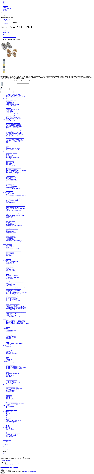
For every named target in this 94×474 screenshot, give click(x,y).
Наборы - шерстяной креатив (12, 242)
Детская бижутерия (10, 116)
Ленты (7, 276)
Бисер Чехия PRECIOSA (11, 105)
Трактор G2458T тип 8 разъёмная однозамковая (16, 310)
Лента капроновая (10, 253)
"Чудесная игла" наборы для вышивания (14, 140)
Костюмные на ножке (10, 334)
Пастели (7, 209)
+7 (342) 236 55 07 (7, 19)
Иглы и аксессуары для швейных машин (12, 94)
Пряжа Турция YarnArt (10, 165)
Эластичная (8, 271)
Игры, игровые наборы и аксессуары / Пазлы (15, 206)
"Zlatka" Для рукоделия (11, 100)
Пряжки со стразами (10, 399)
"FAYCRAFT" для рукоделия (12, 115)
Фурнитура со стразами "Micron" (13, 382)
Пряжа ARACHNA (10, 161)
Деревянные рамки (10, 193)
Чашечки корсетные (10, 278)
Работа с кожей (9, 217)
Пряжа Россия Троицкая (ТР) (12, 173)
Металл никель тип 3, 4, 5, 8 (12, 305)
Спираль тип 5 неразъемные (12, 299)
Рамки (7, 147)
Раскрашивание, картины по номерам (14, 240)
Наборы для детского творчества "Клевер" (15, 241)
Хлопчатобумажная (10, 269)
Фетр (7, 214)
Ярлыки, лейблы (9, 283)
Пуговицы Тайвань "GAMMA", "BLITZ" (15, 343)
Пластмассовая (9, 396)
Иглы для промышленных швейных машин (15, 96)
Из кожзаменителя (10, 262)
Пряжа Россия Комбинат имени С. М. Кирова (16, 170)
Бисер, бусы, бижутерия (8, 98)
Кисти (7, 412)
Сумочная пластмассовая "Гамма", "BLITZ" (15, 403)
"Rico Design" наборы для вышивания (14, 126)
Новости (5, 7)
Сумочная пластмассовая (11, 402)
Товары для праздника (10, 202)
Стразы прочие (9, 376)
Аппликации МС (9, 363)
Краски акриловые (10, 429)
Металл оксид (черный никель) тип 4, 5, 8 (15, 306)
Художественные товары (8, 427)
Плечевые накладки (10, 183)
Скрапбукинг (6, 419)
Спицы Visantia (9, 156)
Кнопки (7, 392)
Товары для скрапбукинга (11, 421)
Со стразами (8, 344)
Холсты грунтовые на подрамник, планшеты (15, 430)
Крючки (7, 154)
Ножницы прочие (9, 191)
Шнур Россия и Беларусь (11, 407)
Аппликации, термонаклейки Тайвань (14, 369)
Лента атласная (9, 245)
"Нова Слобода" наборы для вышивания (14, 134)
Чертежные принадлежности (12, 434)
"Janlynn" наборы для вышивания (13, 123)
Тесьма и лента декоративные (12, 249)
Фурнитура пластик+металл (9, 34)
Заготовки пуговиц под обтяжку (13, 340)
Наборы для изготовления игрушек (13, 212)
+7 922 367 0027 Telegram (6, 467)
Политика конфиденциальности (8, 460)
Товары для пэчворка (10, 239)
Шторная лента (9, 418)
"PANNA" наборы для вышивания (13, 125)
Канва (7, 142)
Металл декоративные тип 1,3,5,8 (13, 304)
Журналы (8, 442)
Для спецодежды (9, 339)
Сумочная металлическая (11, 400)
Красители (8, 201)
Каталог (5, 9)
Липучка (7, 264)
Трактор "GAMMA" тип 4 (11, 313)
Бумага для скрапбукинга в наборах (13, 420)
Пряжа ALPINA (9, 159)
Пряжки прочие (9, 398)
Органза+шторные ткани (11, 353)
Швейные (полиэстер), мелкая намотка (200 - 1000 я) (17, 323)
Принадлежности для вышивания (13, 150)
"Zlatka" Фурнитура (10, 103)
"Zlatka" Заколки (9, 101)
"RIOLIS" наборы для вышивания (13, 136)
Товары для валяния (10, 219)
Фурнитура (8, 417)
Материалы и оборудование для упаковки (12, 279)
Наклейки (8, 233)
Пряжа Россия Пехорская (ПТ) (12, 171)
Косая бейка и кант (10, 263)
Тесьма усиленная (9, 359)
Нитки (4, 319)
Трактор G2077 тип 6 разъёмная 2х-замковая (15, 309)
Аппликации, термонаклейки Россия (14, 368)
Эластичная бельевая (10, 270)
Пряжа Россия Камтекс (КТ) (12, 169)
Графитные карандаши (11, 216)
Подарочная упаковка (10, 224)
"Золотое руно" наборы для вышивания (14, 128)
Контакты (5, 10)
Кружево (8, 254)
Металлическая (9, 395)
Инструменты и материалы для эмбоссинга (15, 208)
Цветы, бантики (9, 383)
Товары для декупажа (10, 236)
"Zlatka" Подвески (10, 102)
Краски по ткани (9, 436)
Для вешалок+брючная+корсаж (12, 261)
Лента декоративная (7, 244)
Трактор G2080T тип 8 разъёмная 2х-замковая (16, 312)
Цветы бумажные (9, 194)
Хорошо (2, 472)
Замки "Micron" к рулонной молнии (13, 289)
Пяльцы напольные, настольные (13, 148)
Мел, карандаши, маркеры (11, 186)
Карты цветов (9, 285)
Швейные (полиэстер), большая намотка (14, 322)
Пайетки (7, 372)
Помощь (5, 3)
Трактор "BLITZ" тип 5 (11, 314)
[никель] (2, 86)
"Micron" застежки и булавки (9, 37)
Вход (4, 1)
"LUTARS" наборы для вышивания (13, 124)
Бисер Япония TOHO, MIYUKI (12, 109)
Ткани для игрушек (10, 350)
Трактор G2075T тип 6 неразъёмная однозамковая (16, 307)
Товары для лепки (9, 238)
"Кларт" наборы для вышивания (13, 131)
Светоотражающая (10, 267)
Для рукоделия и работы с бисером (13, 113)
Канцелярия (8, 227)
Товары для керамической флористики (14, 199)
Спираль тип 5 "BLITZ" (11, 297)
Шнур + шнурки (6, 405)
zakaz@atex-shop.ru (7, 20)
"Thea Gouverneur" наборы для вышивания (15, 138)
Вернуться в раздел (5, 90)
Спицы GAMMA (9, 155)
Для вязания (5, 151)
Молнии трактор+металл (8, 301)
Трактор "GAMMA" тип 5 (11, 315)
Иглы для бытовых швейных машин (13, 95)
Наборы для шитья (10, 187)
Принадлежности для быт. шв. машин (14, 97)
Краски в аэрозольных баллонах (13, 433)
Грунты (7, 438)
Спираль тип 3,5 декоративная (12, 298)
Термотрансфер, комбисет (11, 380)
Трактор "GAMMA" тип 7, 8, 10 (13, 316)
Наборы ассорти (9, 331)
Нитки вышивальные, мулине (12, 144)
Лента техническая (7, 260)
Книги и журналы (7, 440)
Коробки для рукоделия (11, 179)
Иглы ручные (9, 178)
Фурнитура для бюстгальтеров (12, 277)
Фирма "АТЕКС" (4, 23)
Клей (7, 230)
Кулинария (8, 222)
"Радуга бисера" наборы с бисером (13, 135)
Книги (7, 441)
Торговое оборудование (11, 284)
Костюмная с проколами (11, 336)
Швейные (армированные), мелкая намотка (15, 321)
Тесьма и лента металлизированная (13, 251)
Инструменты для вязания (11, 153)
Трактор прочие (9, 317)
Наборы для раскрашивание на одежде (14, 225)
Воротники (8, 259)
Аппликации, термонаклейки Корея (13, 366)
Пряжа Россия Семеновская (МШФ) (13, 172)
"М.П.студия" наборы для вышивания (14, 133)
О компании (5, 6)
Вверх (2, 469)
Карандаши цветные (10, 221)
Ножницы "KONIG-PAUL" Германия (14, 189)
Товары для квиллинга (11, 237)
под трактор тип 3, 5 (10, 291)
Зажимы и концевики (10, 390)
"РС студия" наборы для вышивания (14, 139)
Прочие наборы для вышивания (13, 141)
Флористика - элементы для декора (13, 210)
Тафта (7, 358)
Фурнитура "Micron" (10, 381)
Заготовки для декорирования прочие (14, 198)
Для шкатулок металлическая (12, 229)
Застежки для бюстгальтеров (12, 275)
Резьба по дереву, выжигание (12, 218)
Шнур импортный (10, 406)
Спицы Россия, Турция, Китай (12, 157)
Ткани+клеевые (6, 349)
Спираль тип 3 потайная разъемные (13, 294)
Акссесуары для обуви (10, 362)
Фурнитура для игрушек (11, 226)
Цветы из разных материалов (12, 200)
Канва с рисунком (9, 143)
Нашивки (8, 370)
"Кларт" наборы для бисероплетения (14, 132)
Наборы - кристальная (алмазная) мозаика (15, 215)
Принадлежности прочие (11, 180)
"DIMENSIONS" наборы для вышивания (15, 120)
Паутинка (8, 354)
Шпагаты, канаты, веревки (11, 410)
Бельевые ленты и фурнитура (9, 272)
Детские (7, 329)
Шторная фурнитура (7, 411)
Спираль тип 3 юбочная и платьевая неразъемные (16, 292)
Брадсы (7, 425)
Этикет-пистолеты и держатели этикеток (15, 282)
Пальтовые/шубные (10, 332)
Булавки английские (10, 176)
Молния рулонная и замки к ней (13, 290)
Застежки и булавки (10, 391)
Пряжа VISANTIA (10, 162)
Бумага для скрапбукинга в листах (13, 422)
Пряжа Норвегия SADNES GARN (13, 168)
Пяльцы (7, 146)
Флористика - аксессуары (11, 203)
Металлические (9, 335)
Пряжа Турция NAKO (10, 166)
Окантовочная (9, 266)
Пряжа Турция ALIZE (10, 164)
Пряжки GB (8, 397)
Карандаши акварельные (11, 223)
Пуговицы (5, 328)
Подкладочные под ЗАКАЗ (12, 355)
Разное (4, 345)
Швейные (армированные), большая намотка (15, 320)
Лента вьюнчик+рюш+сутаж (12, 246)
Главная (5, 30)
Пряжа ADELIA (9, 158)
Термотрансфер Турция (11, 378)
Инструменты (9, 185)
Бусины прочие (9, 110)
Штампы (7, 423)
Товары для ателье (10, 184)
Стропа (7, 268)
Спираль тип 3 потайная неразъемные (14, 293)
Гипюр (7, 247)
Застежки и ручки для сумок (12, 385)
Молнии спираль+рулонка (9, 286)
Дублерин (8, 351)
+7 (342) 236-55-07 (9, 464)
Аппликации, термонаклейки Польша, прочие (16, 367)
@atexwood (15, 467)
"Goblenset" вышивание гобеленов (13, 121)
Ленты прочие (9, 255)
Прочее (7, 234)
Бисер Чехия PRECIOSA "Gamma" (13, 106)
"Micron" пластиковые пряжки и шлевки (14, 388)
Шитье (7, 257)
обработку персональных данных (30, 471)
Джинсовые (8, 302)
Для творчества (6, 192)
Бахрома (7, 414)
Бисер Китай (8, 108)
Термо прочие (9, 377)
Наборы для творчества (11, 232)
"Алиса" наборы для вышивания (13, 127)
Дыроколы (8, 426)
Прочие (7, 342)
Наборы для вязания (10, 231)
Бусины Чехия (9, 112)
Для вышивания (6, 119)
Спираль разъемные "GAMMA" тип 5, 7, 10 (15, 287)
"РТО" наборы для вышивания (12, 149)
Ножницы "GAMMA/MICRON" (13, 188)
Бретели (7, 274)
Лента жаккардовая (10, 252)
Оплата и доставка (7, 8)
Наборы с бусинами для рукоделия (13, 118)
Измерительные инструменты (12, 181)
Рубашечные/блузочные (11, 330)
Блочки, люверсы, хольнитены (12, 389)
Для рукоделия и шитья (8, 174)
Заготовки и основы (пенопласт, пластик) (15, 211)
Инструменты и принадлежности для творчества (16, 204)
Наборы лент (8, 256)
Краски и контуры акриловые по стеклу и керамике (17, 437)
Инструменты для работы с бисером (13, 117)
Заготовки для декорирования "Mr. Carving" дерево (17, 195)
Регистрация (6, 2)
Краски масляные (9, 428)
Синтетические (9, 324)
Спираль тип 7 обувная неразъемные (14, 300)
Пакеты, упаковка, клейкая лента (13, 281)
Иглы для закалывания (11, 177)
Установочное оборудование (12, 404)
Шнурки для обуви (10, 408)
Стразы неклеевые (10, 375)
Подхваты (8, 413)
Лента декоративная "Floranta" (12, 248)
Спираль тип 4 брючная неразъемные (14, 295)
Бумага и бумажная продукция (12, 207)
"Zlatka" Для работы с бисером (12, 104)
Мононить (8, 327)
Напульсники (9, 346)
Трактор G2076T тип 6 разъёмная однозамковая (16, 308)
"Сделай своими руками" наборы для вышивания (16, 130)
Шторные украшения (10, 415)
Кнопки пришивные (10, 393)
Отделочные (8, 325)
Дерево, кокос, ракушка (11, 337)
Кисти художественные (11, 435)
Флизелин (8, 360)
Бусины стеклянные (10, 111)
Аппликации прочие (10, 365)
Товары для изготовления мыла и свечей (14, 196)
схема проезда (15, 463)
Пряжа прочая (9, 163)
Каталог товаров (6, 32)
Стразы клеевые (9, 374)
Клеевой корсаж (9, 352)
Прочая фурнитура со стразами (12, 373)
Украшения (5, 361)
